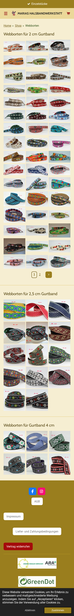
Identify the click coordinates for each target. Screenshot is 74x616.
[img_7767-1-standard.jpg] (37, 76)
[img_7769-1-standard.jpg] (14, 90)
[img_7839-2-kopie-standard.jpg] (14, 310)
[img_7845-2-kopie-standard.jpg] (37, 377)
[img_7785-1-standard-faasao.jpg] (14, 400)
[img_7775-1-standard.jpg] (59, 102)
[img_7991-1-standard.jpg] (37, 230)
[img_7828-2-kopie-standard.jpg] (59, 156)
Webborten (32, 25)
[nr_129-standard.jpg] (37, 332)
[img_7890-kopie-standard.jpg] (37, 199)
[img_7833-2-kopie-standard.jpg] (14, 183)
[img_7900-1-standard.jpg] (14, 355)
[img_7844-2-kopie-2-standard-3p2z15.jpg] (14, 377)
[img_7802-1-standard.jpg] (59, 262)
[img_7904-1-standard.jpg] (14, 464)
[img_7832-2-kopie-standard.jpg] (59, 169)
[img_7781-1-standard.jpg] (37, 116)
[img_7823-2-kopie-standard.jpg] (37, 143)
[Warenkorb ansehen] (68, 13)
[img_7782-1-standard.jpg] (59, 116)
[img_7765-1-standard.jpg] (14, 76)
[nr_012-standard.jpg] (59, 230)
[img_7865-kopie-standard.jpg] (59, 183)
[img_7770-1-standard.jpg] (37, 90)
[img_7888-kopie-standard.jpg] (14, 199)
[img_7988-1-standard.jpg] (59, 215)
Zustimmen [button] (58, 610)
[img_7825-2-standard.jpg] (59, 143)
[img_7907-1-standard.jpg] (59, 464)
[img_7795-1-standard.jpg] (14, 262)
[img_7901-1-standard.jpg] (37, 355)
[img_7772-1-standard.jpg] (14, 102)
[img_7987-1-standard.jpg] (37, 215)
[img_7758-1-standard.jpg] (59, 46)
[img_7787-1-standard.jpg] (37, 128)
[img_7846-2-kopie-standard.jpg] (37, 183)
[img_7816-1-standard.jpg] (37, 310)
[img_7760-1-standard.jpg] (14, 61)
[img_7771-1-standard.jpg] (59, 90)
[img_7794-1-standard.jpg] (59, 246)
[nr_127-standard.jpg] (14, 332)
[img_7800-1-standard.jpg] (37, 262)
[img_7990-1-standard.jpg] (14, 230)
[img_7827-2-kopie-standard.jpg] (37, 156)
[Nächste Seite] (48, 275)
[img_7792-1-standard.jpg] (37, 246)
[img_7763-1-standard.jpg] (59, 61)
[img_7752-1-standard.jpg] (14, 46)
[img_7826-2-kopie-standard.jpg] (14, 156)
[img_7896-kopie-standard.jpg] (14, 215)
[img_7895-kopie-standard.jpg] (59, 332)
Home (7, 25)
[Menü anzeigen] (6, 13)
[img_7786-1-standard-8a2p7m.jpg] (37, 400)
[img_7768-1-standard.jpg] (59, 76)
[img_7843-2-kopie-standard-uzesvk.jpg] (59, 355)
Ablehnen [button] (30, 610)
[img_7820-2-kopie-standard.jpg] (14, 143)
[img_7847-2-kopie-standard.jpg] (14, 441)
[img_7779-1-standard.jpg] (14, 116)
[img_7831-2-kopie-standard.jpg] (37, 169)
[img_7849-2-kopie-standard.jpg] (59, 377)
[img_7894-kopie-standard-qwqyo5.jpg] (37, 441)
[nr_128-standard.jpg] (14, 246)
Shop (18, 25)
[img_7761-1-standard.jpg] (37, 61)
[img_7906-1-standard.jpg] (37, 464)
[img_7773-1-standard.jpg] (37, 102)
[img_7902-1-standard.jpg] (59, 441)
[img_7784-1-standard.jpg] (14, 128)
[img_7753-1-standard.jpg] (37, 46)
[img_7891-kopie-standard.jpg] (59, 199)
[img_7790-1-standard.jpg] (59, 128)
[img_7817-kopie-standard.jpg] (59, 310)
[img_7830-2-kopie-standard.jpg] (14, 169)
